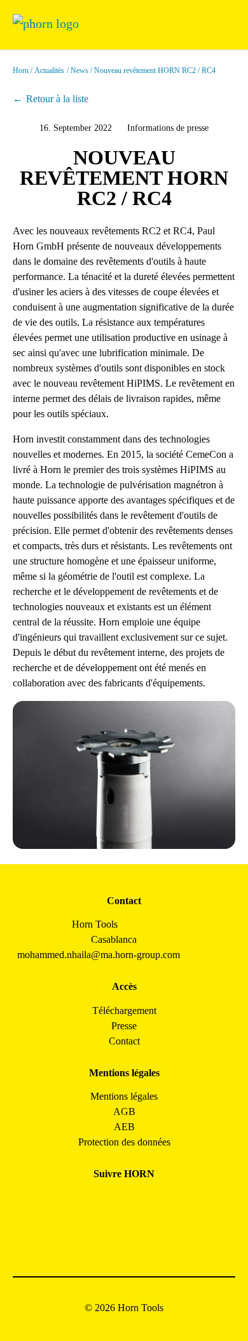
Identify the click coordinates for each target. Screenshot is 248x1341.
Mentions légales (124, 1096)
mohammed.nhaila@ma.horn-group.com (98, 954)
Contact (124, 1041)
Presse (124, 1025)
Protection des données (124, 1142)
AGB (124, 1111)
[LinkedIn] (138, 1202)
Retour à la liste (57, 98)
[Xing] (167, 1202)
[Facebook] (81, 1202)
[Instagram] (110, 1202)
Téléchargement (124, 1010)
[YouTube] (110, 1237)
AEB (124, 1126)
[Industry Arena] (138, 1237)
